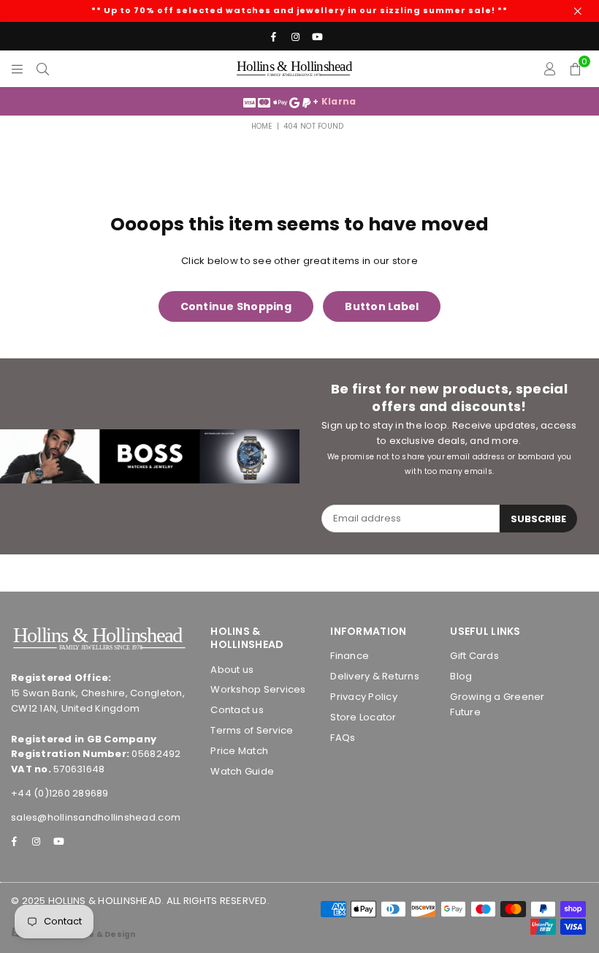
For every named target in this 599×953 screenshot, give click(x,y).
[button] (575, 69)
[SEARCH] (43, 69)
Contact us (237, 710)
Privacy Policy (363, 697)
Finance (349, 656)
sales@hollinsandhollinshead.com (95, 817)
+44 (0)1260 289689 (60, 793)
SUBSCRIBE (538, 519)
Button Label (382, 306)
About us (231, 670)
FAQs (342, 738)
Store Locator (363, 717)
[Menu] (17, 69)
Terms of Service (251, 730)
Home (261, 126)
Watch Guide (242, 771)
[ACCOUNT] (549, 69)
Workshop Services (257, 689)
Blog (461, 676)
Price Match (239, 751)
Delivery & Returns (374, 676)
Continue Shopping (235, 306)
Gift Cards (474, 656)
